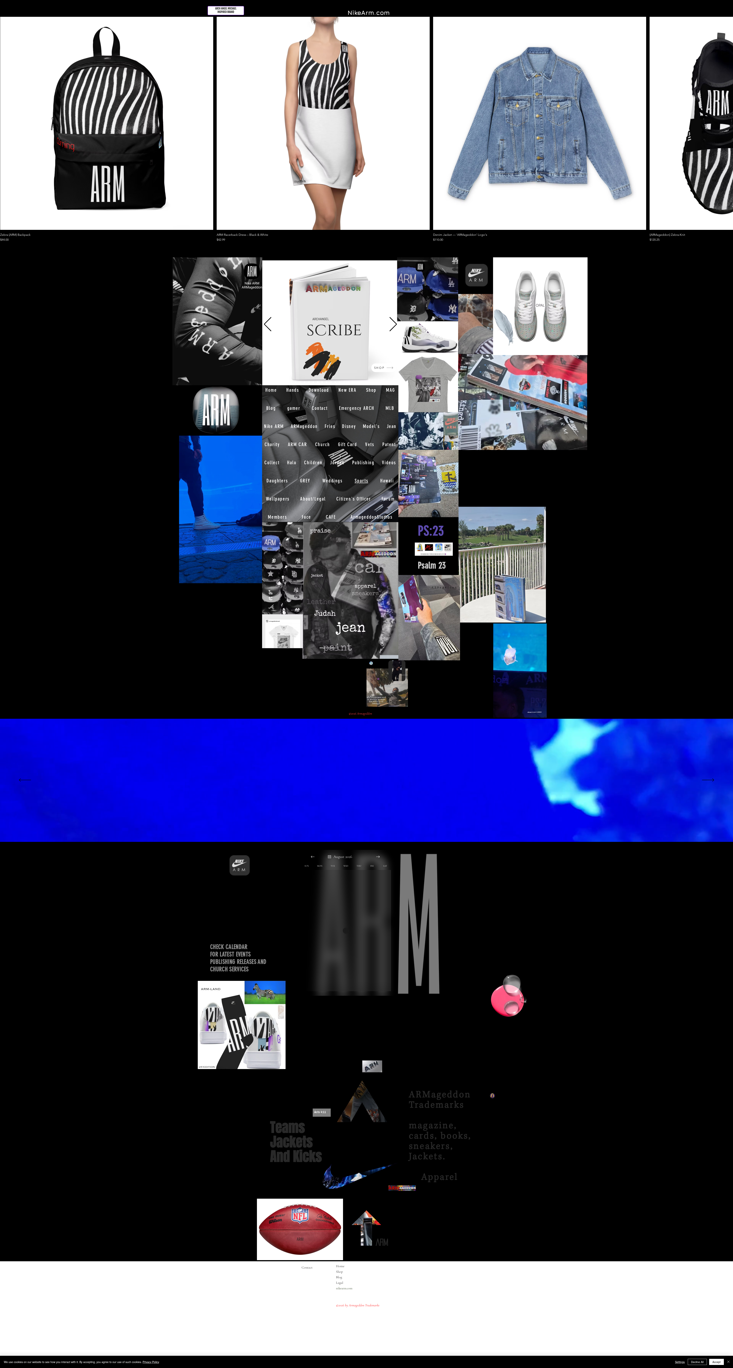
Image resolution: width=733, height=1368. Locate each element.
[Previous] (267, 324)
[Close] (728, 1362)
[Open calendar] (329, 856)
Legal (347, 1283)
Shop (339, 1271)
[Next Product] (722, 123)
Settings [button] (680, 1362)
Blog (339, 1277)
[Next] (393, 324)
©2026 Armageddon (361, 713)
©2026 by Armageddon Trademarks (357, 1305)
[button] (542, 713)
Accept (716, 1362)
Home (340, 1266)
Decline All (697, 1362)
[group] (366, 129)
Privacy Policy (151, 1362)
